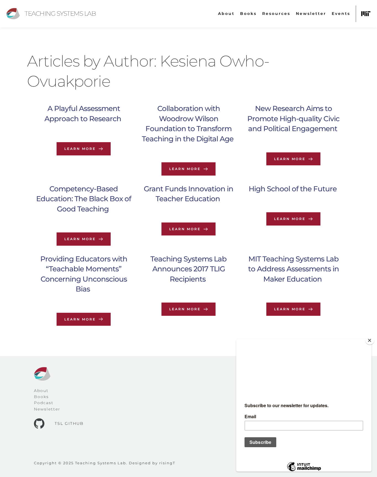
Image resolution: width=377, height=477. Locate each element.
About (41, 390)
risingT (167, 463)
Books (41, 396)
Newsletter (47, 409)
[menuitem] (226, 13)
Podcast (44, 402)
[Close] (369, 340)
